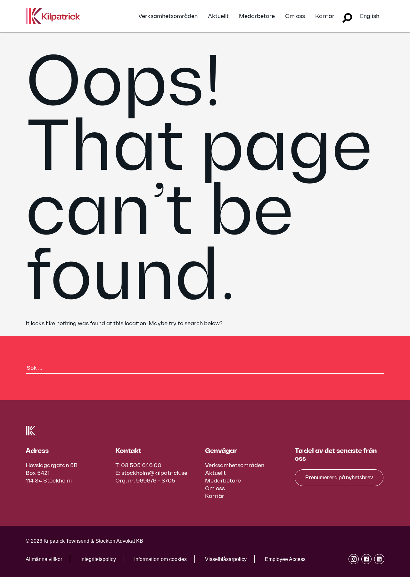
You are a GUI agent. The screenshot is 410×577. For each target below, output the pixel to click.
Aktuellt (218, 16)
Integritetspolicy (98, 559)
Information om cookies (160, 559)
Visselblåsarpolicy (226, 559)
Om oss (295, 16)
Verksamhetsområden (168, 16)
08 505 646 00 (141, 465)
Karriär (324, 16)
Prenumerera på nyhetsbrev (339, 478)
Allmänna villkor (44, 559)
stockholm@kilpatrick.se (154, 473)
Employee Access (285, 559)
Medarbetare (257, 16)
